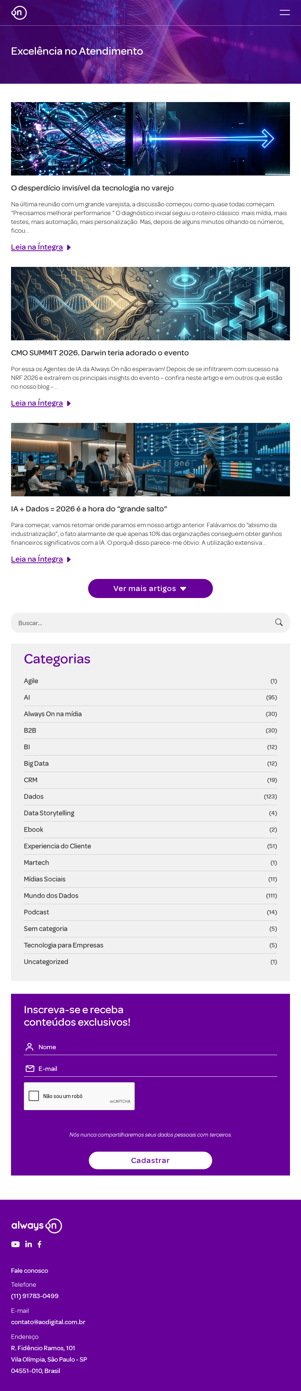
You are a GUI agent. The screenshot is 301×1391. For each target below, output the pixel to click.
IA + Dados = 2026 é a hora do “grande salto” (89, 508)
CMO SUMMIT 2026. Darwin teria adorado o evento (100, 352)
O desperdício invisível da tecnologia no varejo (92, 187)
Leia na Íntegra (37, 246)
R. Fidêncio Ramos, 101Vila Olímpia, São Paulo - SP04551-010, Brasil (49, 1359)
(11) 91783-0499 (35, 1296)
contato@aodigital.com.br (48, 1322)
